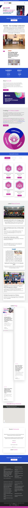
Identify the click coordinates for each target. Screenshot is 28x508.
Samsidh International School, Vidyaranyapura (19, 476)
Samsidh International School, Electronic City (19, 472)
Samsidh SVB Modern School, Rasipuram (19, 484)
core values (15, 121)
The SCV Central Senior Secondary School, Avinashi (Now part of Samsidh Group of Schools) (19, 487)
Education (5, 315)
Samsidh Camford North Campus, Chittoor (8, 498)
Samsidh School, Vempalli (7, 492)
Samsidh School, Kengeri (18, 477)
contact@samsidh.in (16, 0)
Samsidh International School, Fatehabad (19, 496)
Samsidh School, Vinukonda (7, 488)
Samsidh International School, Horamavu (19, 474)
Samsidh (5, 327)
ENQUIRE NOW (14, 20)
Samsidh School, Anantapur (7, 489)
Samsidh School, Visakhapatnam (8, 483)
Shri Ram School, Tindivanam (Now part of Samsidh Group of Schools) (19, 490)
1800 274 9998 (10, 0)
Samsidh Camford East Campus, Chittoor (8, 496)
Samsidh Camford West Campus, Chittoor (8, 494)
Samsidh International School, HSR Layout (19, 469)
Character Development (7, 314)
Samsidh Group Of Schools (14, 403)
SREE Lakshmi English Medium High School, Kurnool (8, 487)
